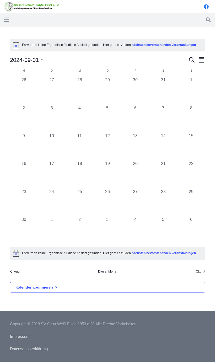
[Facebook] (206, 6)
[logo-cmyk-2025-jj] (32, 6)
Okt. (198, 271)
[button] (6, 19)
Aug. (17, 271)
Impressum (20, 336)
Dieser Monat (107, 271)
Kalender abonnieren (34, 287)
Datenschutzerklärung (29, 349)
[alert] (107, 253)
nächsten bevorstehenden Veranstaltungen (164, 45)
